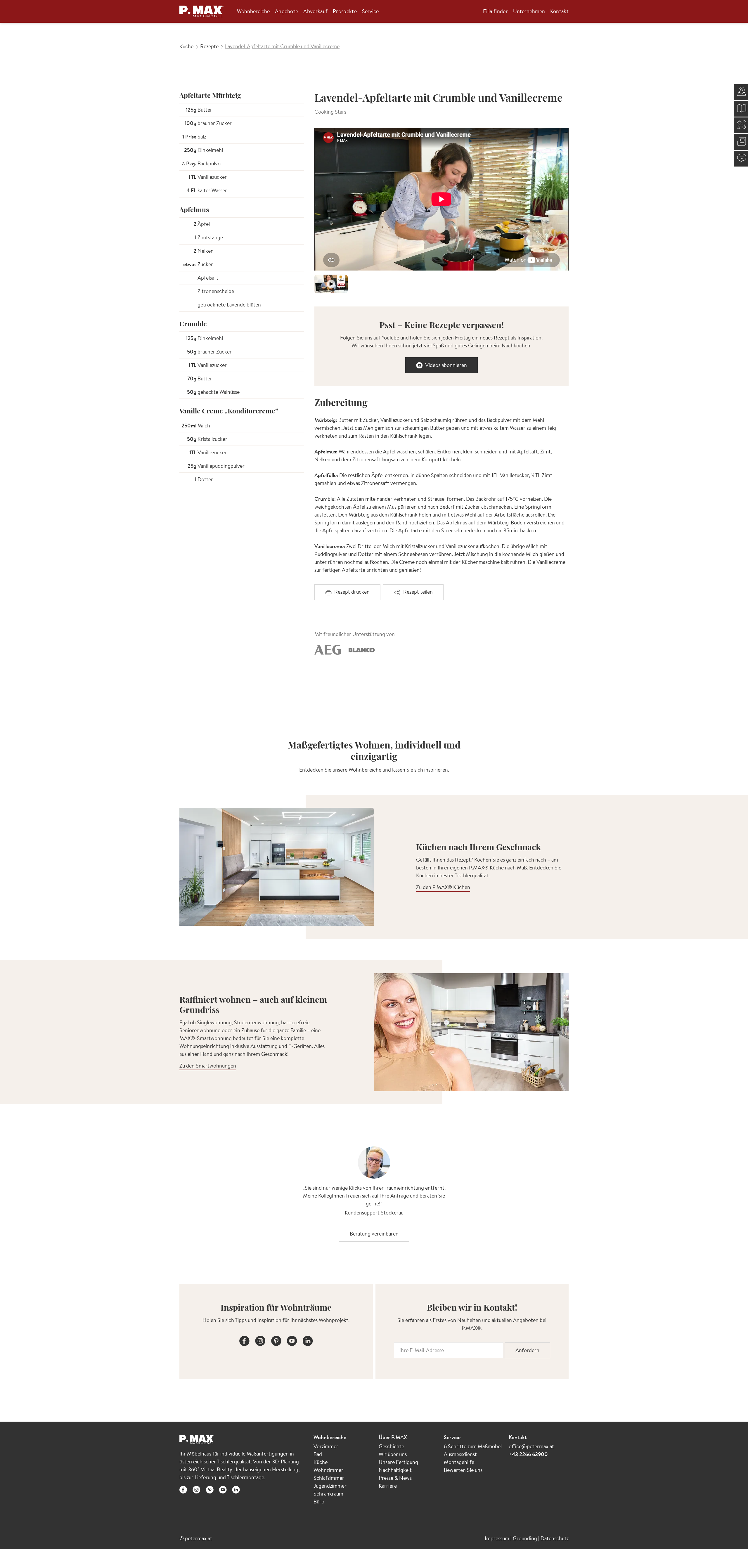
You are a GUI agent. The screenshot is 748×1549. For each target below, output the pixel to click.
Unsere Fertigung (398, 1462)
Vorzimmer (326, 1446)
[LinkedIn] (307, 1340)
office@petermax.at (531, 1446)
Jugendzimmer (330, 1485)
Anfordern (527, 1350)
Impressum (497, 1538)
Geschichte (391, 1446)
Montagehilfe (459, 1462)
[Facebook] (244, 1340)
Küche (321, 1462)
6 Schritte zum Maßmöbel (473, 1446)
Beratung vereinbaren (374, 1233)
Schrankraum (328, 1493)
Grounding (525, 1538)
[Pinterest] (276, 1340)
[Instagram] (260, 1340)
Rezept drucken (352, 591)
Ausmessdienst (460, 1454)
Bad (318, 1454)
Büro (319, 1501)
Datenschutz (555, 1538)
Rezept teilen (418, 591)
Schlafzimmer (329, 1478)
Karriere (388, 1485)
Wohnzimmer (328, 1470)
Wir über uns (393, 1454)
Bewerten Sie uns (463, 1470)
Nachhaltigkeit (395, 1470)
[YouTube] (292, 1340)
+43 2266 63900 (528, 1454)
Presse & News (395, 1478)
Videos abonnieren (446, 365)
